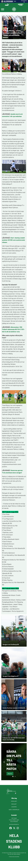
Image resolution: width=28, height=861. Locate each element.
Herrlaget (14, 801)
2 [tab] (15, 776)
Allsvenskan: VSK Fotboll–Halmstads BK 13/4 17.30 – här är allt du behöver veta (13, 329)
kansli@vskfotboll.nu (14, 824)
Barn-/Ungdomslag (14, 809)
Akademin (14, 807)
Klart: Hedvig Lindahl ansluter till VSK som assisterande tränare (13, 240)
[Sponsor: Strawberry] (24, 2)
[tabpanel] (14, 761)
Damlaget (14, 804)
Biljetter (10, 773)
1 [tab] (13, 776)
